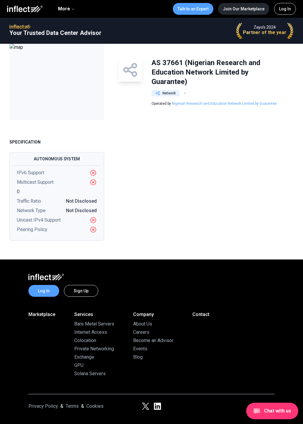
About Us (142, 324)
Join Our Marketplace (244, 9)
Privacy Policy (43, 406)
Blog (138, 357)
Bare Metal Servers (94, 324)
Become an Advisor (153, 340)
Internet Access (90, 332)
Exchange (84, 357)
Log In (285, 9)
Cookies (95, 406)
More (64, 9)
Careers (141, 332)
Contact (200, 314)
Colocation (85, 340)
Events (140, 349)
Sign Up (81, 290)
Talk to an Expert (193, 9)
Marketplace (41, 314)
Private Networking (94, 349)
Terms (72, 406)
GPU (78, 365)
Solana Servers (90, 373)
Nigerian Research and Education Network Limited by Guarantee (224, 103)
